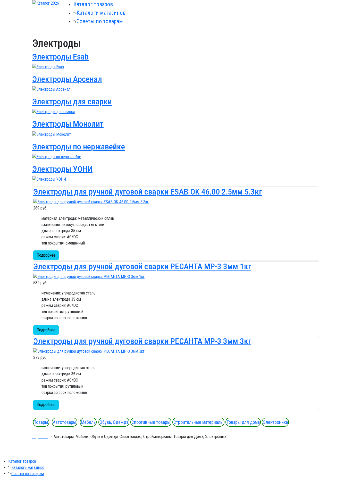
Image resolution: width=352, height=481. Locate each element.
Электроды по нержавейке (78, 146)
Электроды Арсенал (67, 79)
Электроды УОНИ (62, 169)
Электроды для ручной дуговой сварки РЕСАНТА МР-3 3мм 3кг (142, 341)
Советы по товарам (100, 21)
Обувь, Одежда (113, 422)
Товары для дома (243, 422)
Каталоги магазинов (101, 13)
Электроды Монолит (68, 124)
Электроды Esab (60, 57)
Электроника (275, 422)
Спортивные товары (150, 422)
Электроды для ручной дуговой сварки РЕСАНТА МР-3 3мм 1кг (142, 266)
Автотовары (64, 422)
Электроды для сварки (72, 101)
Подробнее (46, 255)
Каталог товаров (93, 4)
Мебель (88, 422)
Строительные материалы (198, 422)
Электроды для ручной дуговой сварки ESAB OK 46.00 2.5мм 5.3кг (147, 192)
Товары (41, 422)
